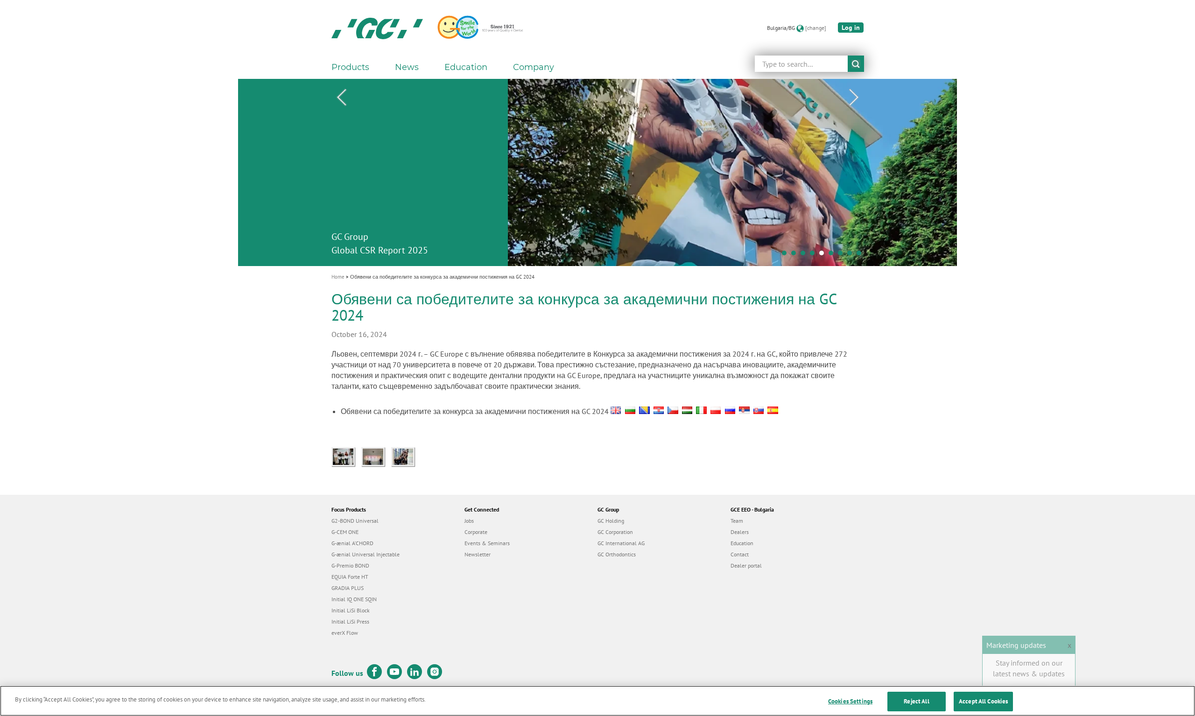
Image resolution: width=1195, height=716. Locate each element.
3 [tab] (805, 255)
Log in (851, 27)
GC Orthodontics (617, 554)
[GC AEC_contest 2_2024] (376, 455)
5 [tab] (824, 255)
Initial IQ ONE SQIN (354, 599)
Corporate (475, 531)
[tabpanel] (597, 172)
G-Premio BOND (350, 565)
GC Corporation (615, 531)
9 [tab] (861, 255)
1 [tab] (786, 255)
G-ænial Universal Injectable (365, 554)
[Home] (377, 28)
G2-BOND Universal (355, 520)
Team (737, 520)
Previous (341, 97)
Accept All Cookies (983, 701)
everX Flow (344, 632)
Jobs (469, 520)
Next (854, 97)
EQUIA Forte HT (349, 576)
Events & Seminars (487, 543)
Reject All (916, 701)
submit (856, 64)
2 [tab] (796, 255)
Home (337, 277)
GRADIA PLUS (347, 587)
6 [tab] (833, 255)
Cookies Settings (850, 701)
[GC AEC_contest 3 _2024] (346, 455)
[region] (597, 701)
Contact (740, 554)
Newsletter (477, 554)
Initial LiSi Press (350, 621)
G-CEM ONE (344, 531)
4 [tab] (814, 255)
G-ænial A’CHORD (352, 543)
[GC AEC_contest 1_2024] (405, 455)
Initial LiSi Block (350, 610)
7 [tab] (842, 255)
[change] (815, 27)
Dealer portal (746, 565)
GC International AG (621, 543)
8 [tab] (852, 255)
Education (742, 543)
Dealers (740, 531)
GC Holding (611, 520)
